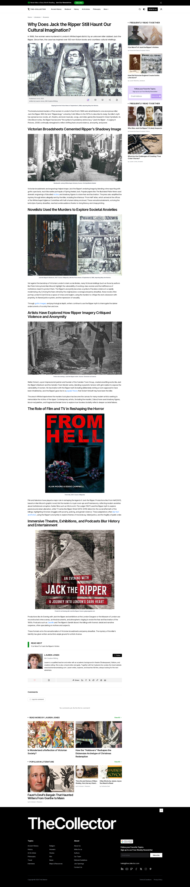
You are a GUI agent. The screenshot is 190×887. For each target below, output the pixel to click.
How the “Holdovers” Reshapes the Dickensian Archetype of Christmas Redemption (93, 753)
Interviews (31, 864)
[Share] (109, 100)
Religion (52, 846)
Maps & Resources (56, 864)
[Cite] (116, 100)
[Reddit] (93, 680)
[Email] (105, 680)
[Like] (35, 680)
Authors (77, 853)
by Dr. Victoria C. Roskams (35, 802)
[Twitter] (89, 680)
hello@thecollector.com (130, 863)
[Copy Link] (97, 680)
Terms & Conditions (145, 879)
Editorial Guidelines (80, 860)
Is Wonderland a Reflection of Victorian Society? (47, 752)
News (51, 860)
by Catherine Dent (105, 786)
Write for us (153, 9)
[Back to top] (161, 810)
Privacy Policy (158, 879)
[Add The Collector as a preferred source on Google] (127, 841)
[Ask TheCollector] (88, 100)
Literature (37, 17)
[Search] (140, 9)
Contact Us (78, 867)
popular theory (72, 391)
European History (145, 50)
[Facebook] (86, 680)
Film (50, 857)
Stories (51, 853)
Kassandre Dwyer (135, 50)
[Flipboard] (101, 680)
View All (117, 717)
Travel (30, 860)
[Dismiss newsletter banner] (161, 2)
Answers (46, 17)
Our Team (77, 857)
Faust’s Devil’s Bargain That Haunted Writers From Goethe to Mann (50, 796)
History (30, 849)
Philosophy (32, 857)
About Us (77, 846)
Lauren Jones (40, 101)
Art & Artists (32, 853)
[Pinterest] (150, 869)
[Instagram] (145, 869)
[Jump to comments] (95, 100)
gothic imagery (41, 303)
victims (56, 194)
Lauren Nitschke (134, 80)
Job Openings (79, 864)
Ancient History (33, 846)
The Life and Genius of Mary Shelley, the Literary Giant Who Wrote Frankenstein (86, 782)
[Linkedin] (82, 680)
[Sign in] (161, 9)
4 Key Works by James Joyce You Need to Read (111, 782)
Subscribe (79, 3)
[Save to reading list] (102, 100)
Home (30, 17)
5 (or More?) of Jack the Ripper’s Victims (45, 646)
